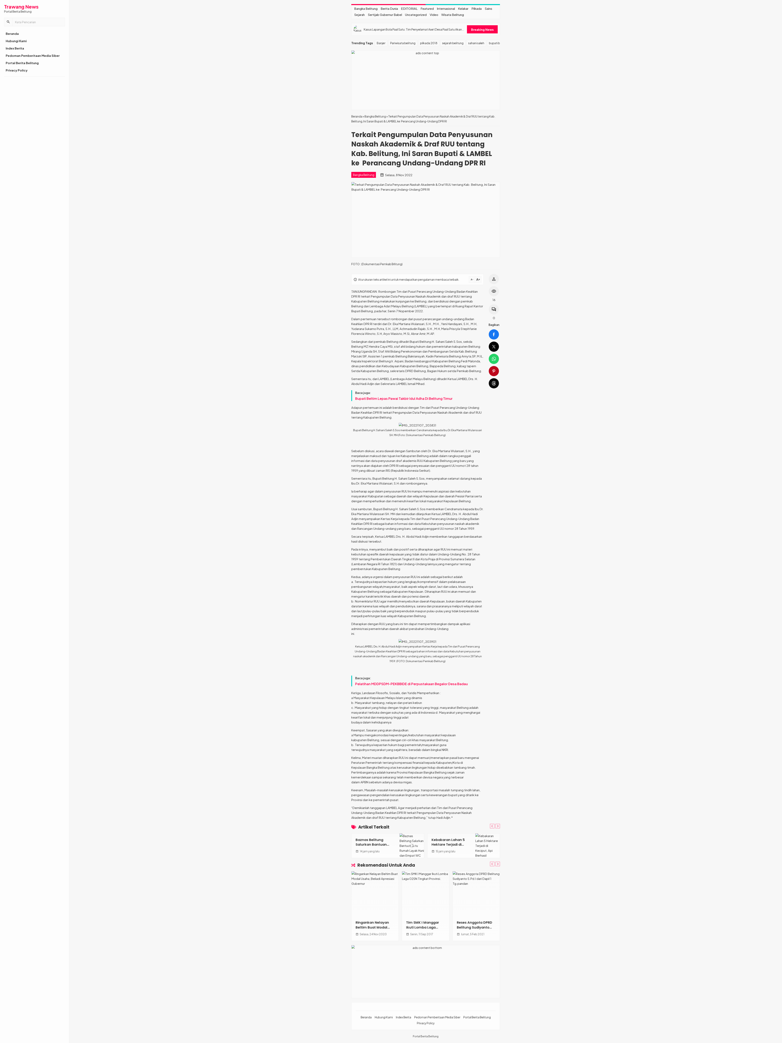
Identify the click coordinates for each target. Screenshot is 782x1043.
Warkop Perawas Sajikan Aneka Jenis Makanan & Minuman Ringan (475, 929)
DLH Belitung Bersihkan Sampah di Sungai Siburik (375, 844)
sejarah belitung (452, 43)
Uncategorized (416, 14)
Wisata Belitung (452, 14)
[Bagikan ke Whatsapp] (494, 359)
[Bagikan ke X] (494, 347)
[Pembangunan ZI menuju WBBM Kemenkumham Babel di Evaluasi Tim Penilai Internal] (426, 893)
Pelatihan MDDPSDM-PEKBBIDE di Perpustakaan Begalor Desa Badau (411, 684)
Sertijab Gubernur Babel (385, 14)
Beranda (12, 33)
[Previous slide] (492, 826)
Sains (488, 8)
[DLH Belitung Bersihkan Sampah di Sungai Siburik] (412, 845)
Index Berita (15, 48)
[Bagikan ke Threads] (494, 383)
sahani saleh (476, 43)
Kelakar (463, 8)
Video (434, 14)
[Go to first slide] (497, 826)
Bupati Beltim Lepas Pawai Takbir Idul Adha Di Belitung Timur (404, 398)
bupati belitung (499, 43)
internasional (446, 8)
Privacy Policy (16, 70)
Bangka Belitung (366, 8)
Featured (427, 8)
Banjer (381, 43)
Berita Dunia (389, 8)
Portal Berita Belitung (22, 63)
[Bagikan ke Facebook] (494, 334)
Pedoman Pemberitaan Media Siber (33, 55)
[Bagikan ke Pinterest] (494, 371)
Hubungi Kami (16, 41)
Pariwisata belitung (402, 43)
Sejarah (359, 14)
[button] (8, 22)
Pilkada (476, 8)
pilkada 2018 (428, 43)
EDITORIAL (409, 8)
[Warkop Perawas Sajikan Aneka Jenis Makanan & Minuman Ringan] (476, 893)
